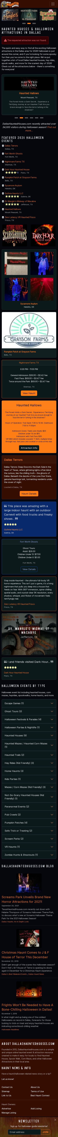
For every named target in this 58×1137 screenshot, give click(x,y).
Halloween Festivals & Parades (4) (23, 719)
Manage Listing (9, 1112)
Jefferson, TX (29, 637)
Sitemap (6, 1091)
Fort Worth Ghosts (14, 153)
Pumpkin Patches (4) (16, 822)
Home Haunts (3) (14, 771)
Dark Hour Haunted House (17, 169)
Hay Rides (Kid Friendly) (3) (19, 763)
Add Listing (36, 1108)
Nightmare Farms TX (14, 161)
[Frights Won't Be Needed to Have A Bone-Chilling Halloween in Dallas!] (29, 990)
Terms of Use (37, 1091)
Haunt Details (29, 493)
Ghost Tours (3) (13, 711)
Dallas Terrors (11, 145)
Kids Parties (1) (13, 779)
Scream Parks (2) (14, 838)
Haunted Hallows (29, 93)
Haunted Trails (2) (14, 755)
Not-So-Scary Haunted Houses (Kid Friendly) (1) (24, 797)
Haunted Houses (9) (16, 735)
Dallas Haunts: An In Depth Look (15, 922)
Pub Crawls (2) (13, 814)
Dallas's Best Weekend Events (14, 974)
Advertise (6, 1108)
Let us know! (8, 1079)
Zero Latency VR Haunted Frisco (20, 217)
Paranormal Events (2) (17, 806)
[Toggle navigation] (53, 4)
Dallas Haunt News (36, 974)
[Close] (55, 1119)
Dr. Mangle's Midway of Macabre (20, 201)
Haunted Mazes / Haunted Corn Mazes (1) (26, 745)
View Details (29, 569)
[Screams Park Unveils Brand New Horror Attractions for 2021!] (29, 883)
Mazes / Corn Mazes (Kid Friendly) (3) (25, 787)
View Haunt (29, 393)
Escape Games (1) (14, 703)
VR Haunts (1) (12, 846)
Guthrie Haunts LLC (14, 193)
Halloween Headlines (10, 1030)
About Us (35, 1087)
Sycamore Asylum (13, 185)
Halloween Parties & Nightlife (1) (22, 727)
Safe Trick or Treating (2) (18, 830)
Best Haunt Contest (40, 1095)
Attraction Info (29, 448)
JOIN (45, 1132)
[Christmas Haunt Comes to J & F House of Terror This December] (29, 938)
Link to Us (6, 1095)
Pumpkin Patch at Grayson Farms (21, 177)
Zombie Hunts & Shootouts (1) (21, 854)
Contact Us (7, 1087)
